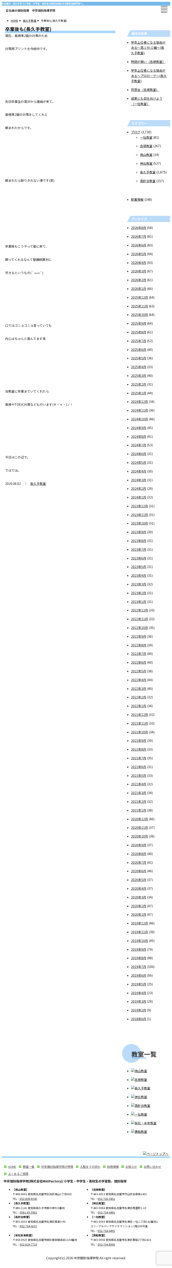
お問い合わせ (152, 1166)
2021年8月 (138, 749)
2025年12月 (139, 297)
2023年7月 (138, 549)
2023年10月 (139, 523)
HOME (14, 20)
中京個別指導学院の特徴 (57, 1166)
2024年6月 (138, 453)
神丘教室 (146, 163)
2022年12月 (139, 610)
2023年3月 (138, 584)
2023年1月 (138, 601)
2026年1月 (138, 288)
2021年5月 (138, 775)
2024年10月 (139, 419)
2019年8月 (138, 958)
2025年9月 (138, 323)
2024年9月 (138, 428)
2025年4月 (138, 367)
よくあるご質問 (18, 1174)
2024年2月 (138, 488)
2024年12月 (139, 401)
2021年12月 (139, 714)
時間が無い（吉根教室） (148, 61)
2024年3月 (138, 480)
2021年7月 (138, 758)
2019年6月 (138, 975)
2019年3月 (138, 1001)
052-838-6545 (28, 1199)
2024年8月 (138, 436)
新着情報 (137, 199)
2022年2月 (138, 697)
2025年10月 (139, 314)
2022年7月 (138, 653)
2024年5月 (138, 462)
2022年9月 (138, 636)
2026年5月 (138, 254)
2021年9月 (138, 740)
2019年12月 (139, 923)
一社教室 (146, 137)
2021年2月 (138, 801)
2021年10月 (139, 732)
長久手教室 (29, 20)
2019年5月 (138, 984)
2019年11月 (139, 932)
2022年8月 (138, 645)
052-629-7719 (28, 1244)
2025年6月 (138, 349)
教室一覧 (28, 1166)
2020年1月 (138, 914)
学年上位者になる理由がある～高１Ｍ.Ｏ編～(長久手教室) (148, 47)
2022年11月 (139, 619)
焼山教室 (146, 154)
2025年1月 (138, 393)
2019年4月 (138, 993)
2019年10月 (139, 940)
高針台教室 (148, 181)
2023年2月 (138, 593)
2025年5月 (138, 358)
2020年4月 (138, 888)
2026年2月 (138, 280)
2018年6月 (138, 1019)
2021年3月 (138, 793)
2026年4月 (138, 262)
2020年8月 (138, 853)
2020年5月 (138, 879)
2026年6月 (138, 245)
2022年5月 (138, 671)
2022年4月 (138, 680)
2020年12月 (139, 819)
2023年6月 (138, 558)
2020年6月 (138, 871)
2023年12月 (139, 506)
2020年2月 (138, 906)
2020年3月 (138, 897)
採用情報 (113, 1166)
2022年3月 (138, 688)
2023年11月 (139, 514)
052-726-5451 (106, 1199)
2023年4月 (138, 575)
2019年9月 (138, 949)
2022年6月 (138, 662)
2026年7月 (138, 236)
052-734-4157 (28, 1226)
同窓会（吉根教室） (145, 89)
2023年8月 (138, 540)
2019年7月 (138, 966)
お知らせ (131, 1166)
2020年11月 (139, 827)
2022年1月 (138, 706)
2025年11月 (139, 306)
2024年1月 (138, 497)
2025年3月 (138, 375)
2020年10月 (139, 836)
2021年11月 (139, 723)
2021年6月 (138, 767)
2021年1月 (138, 810)
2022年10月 (139, 627)
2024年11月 (139, 410)
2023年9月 (138, 532)
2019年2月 (138, 1010)
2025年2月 (138, 384)
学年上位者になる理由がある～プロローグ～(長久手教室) (149, 75)
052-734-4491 (106, 1212)
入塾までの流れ (90, 1166)
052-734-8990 (106, 1244)
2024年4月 (138, 471)
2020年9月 (138, 845)
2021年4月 (138, 784)
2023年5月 (138, 566)
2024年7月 (138, 445)
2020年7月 (138, 862)
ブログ (135, 132)
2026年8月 (138, 227)
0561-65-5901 (28, 1212)
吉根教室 (146, 146)
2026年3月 (138, 271)
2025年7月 (138, 341)
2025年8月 (138, 332)
